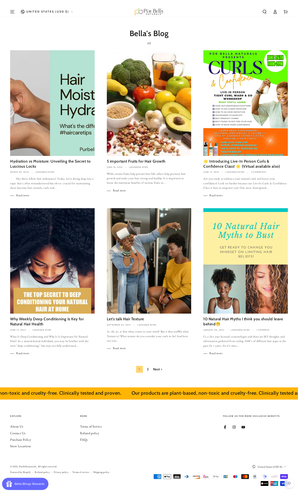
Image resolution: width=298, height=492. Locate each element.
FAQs (84, 439)
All (149, 43)
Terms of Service (91, 426)
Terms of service (80, 472)
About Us (16, 426)
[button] (264, 11)
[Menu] (12, 11)
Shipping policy (101, 472)
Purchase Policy (20, 439)
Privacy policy (61, 472)
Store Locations (20, 446)
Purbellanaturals (27, 466)
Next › (157, 369)
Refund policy (89, 433)
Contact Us (18, 433)
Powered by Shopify (20, 472)
